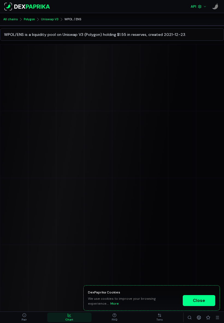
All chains (10, 19)
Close (199, 300)
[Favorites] (208, 317)
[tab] (24, 317)
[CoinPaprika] (215, 6)
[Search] (189, 317)
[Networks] (198, 317)
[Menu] (217, 317)
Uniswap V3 (49, 19)
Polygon (29, 19)
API (193, 6)
